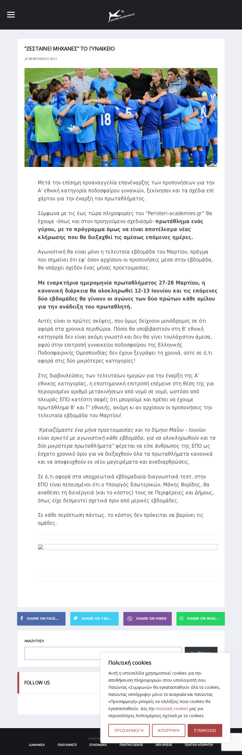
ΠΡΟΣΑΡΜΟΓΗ (128, 730)
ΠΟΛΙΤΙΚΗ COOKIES (131, 745)
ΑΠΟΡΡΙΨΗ (168, 730)
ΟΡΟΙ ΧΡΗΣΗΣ (164, 745)
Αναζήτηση (34, 641)
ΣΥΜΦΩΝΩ (205, 730)
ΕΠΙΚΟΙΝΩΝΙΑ (98, 745)
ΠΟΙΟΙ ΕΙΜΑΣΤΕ (67, 745)
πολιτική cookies (172, 708)
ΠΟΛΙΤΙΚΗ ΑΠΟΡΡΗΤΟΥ (199, 745)
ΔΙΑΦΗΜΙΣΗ (37, 745)
